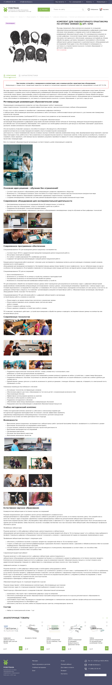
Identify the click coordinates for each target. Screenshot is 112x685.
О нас (63, 660)
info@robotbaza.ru (26, 1)
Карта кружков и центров (41, 664)
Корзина (105, 9)
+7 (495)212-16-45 (9, 1)
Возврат (64, 670)
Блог (33, 670)
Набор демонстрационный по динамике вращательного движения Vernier (74, 641)
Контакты (64, 673)
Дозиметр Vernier (31, 638)
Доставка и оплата (67, 667)
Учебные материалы (39, 667)
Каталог (45, 9)
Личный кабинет (66, 664)
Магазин (35, 660)
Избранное (94, 9)
